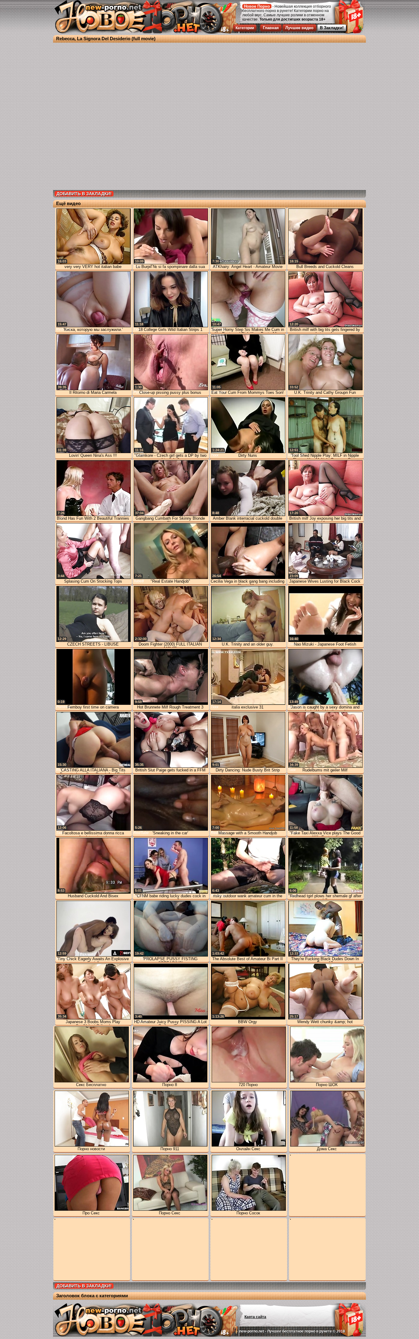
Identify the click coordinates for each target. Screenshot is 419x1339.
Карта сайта (255, 1317)
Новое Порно (257, 6)
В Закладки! (332, 27)
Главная (271, 27)
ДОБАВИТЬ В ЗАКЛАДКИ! (84, 193)
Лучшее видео (299, 27)
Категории (245, 28)
